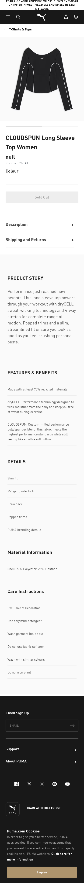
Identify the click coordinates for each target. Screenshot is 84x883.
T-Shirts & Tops (20, 29)
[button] (9, 17)
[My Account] (66, 16)
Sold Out (42, 197)
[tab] (24, 126)
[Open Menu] (9, 17)
